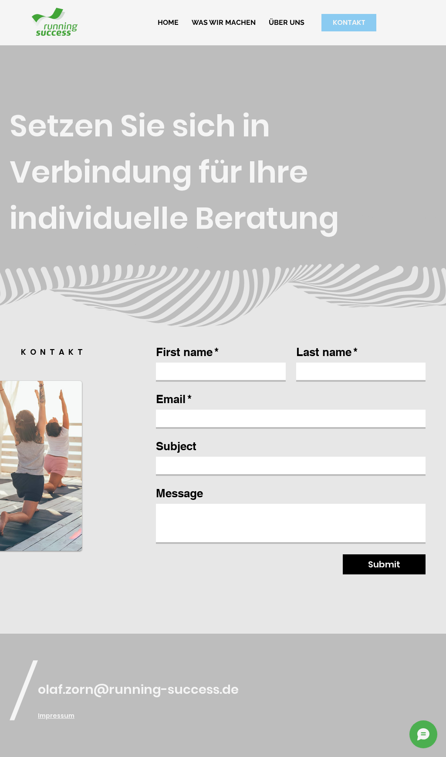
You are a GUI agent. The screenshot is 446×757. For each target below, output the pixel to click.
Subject (176, 446)
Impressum (56, 715)
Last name (327, 352)
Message (179, 493)
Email (174, 399)
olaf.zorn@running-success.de (138, 689)
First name (187, 352)
